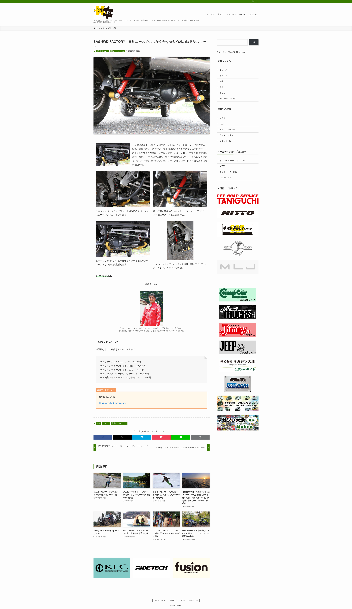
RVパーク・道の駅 (228, 98)
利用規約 (173, 600)
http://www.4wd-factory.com (112, 403)
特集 (98, 51)
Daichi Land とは (160, 600)
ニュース (223, 70)
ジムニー (105, 51)
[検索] (256, 1)
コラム (222, 93)
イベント (223, 76)
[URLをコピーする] (200, 437)
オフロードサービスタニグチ (232, 160)
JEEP (222, 124)
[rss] (253, 1)
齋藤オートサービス (117, 51)
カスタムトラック (227, 135)
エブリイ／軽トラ (227, 141)
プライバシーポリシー (189, 600)
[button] (103, 437)
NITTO (223, 166)
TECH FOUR (225, 178)
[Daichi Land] (103, 12)
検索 (254, 42)
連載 (221, 87)
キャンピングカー (227, 129)
